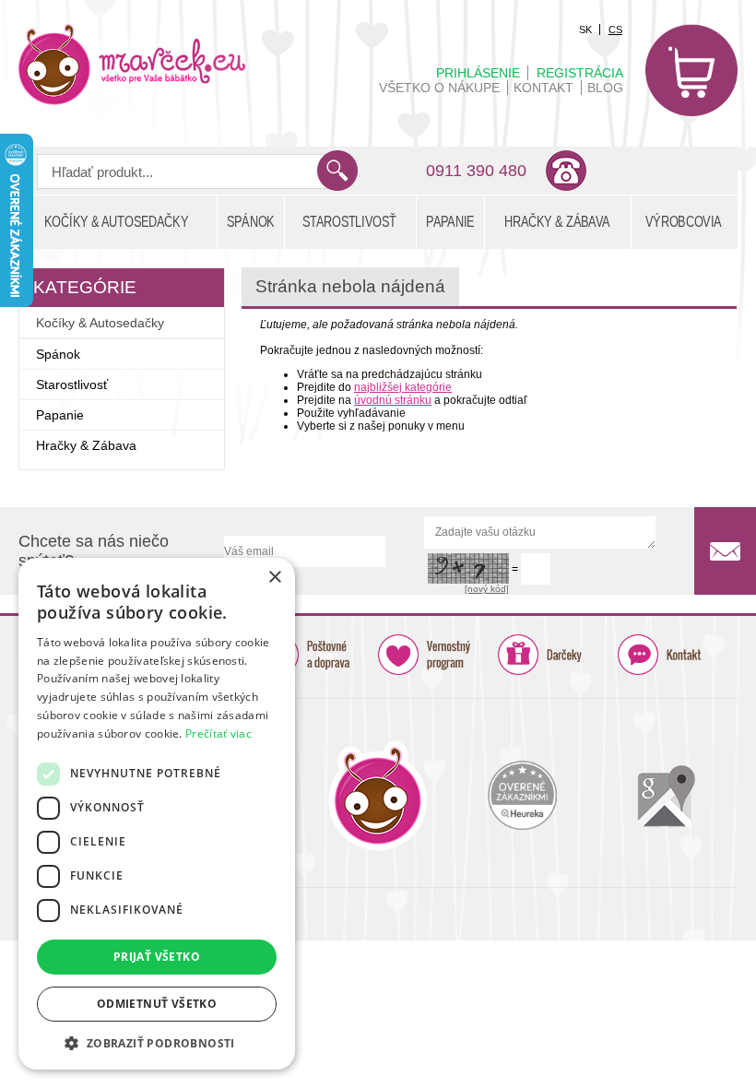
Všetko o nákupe (439, 87)
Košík (691, 70)
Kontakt (543, 87)
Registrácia (580, 72)
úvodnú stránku (392, 400)
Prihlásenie (478, 72)
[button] (157, 1042)
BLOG (605, 87)
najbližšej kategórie (403, 387)
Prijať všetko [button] (156, 956)
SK (585, 29)
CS (615, 29)
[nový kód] (487, 589)
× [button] (274, 578)
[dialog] (156, 814)
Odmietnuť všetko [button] (157, 1003)
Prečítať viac (218, 733)
